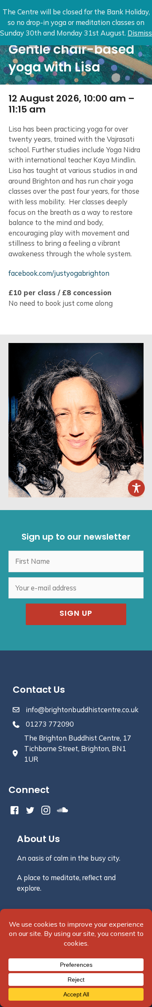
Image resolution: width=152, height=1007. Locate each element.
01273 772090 (50, 724)
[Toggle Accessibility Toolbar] (136, 488)
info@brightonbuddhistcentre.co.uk (82, 709)
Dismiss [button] (140, 33)
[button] (76, 614)
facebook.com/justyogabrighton (58, 273)
